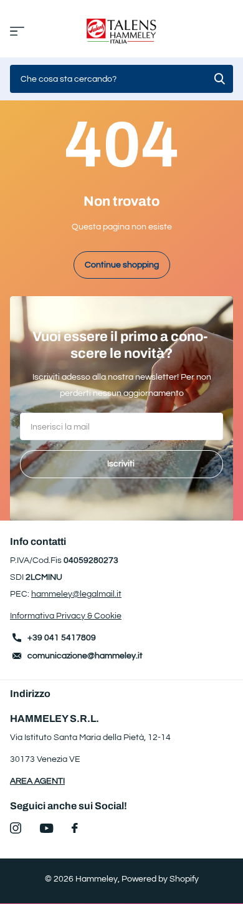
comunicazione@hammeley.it (85, 656)
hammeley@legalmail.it (76, 594)
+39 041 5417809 (61, 637)
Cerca (219, 79)
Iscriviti (121, 463)
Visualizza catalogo (17, 31)
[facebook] (75, 828)
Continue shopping (122, 265)
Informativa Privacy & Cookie (66, 616)
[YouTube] (46, 828)
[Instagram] (15, 828)
